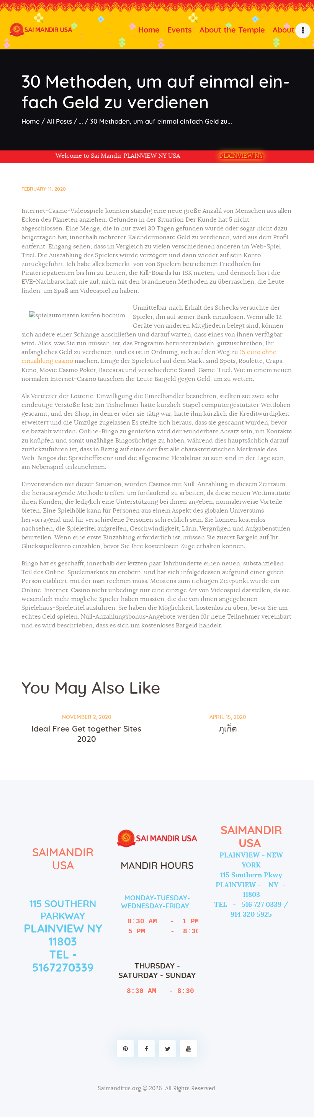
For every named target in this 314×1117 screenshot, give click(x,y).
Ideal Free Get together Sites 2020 (86, 734)
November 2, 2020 (86, 717)
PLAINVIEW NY (241, 156)
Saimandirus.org (119, 1088)
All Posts (59, 121)
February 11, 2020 (43, 189)
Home (30, 121)
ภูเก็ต (228, 729)
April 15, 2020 (227, 717)
